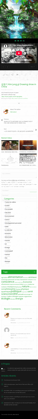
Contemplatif (9, 251)
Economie (27, 281)
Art (6, 244)
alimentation (15, 277)
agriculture (4, 277)
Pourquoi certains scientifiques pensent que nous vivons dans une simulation (19, 397)
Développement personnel (13, 223)
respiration (24, 291)
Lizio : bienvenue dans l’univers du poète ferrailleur (16, 152)
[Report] (17, 75)
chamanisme (23, 279)
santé (30, 291)
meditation (4, 287)
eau (22, 282)
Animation (25, 277)
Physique (18, 289)
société (13, 293)
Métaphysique (18, 287)
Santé (6, 226)
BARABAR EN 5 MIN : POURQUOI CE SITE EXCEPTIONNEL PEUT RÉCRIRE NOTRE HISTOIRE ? (20, 404)
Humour (7, 254)
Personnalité (9, 209)
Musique (7, 261)
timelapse (3, 296)
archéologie (4, 279)
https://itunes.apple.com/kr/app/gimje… (12, 96)
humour (26, 284)
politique (16, 291)
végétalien (21, 296)
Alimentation (8, 237)
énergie (19, 298)
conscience (7, 281)
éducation (12, 299)
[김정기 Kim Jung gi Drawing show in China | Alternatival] (18, 18)
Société (7, 205)
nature (25, 286)
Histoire (7, 240)
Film (6, 258)
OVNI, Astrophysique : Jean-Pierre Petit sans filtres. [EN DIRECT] (18, 385)
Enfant (21, 284)
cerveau (17, 279)
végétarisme (28, 296)
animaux (32, 277)
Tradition (9, 296)
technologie (27, 294)
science (5, 293)
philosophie (10, 289)
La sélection (8, 230)
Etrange (7, 247)
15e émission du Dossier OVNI (12, 380)
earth (19, 282)
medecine (31, 284)
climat (34, 279)
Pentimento (4, 165)
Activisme (8, 233)
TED (31, 294)
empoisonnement (14, 284)
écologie (5, 298)
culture (16, 282)
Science (7, 219)
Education (8, 212)
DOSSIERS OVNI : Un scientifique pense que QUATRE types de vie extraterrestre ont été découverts (19, 391)
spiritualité (21, 294)
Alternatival (13, 112)
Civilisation (30, 279)
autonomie (11, 279)
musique (10, 287)
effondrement (5, 284)
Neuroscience (32, 287)
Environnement (9, 216)
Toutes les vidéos (10, 202)
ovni (3, 289)
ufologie (15, 296)
